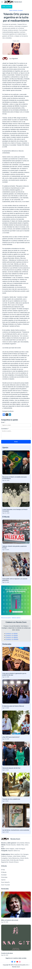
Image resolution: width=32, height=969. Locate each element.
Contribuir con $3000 (12, 635)
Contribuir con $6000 (12, 637)
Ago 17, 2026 (5, 549)
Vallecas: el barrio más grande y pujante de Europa (14, 546)
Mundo (7, 517)
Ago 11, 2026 (5, 707)
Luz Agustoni (13, 58)
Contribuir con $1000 (11, 633)
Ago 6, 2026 (5, 832)
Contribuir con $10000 (12, 639)
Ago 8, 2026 (5, 770)
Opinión (5, 447)
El (3, 517)
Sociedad (20, 10)
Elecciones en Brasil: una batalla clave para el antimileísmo (14, 477)
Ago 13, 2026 (5, 582)
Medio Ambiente (13, 10)
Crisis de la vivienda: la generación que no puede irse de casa (14, 674)
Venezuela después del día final (11, 768)
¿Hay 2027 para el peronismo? (11, 737)
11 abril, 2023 (16, 41)
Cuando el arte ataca (7, 953)
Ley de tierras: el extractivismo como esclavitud (15, 830)
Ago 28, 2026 (4, 955)
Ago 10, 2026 (5, 739)
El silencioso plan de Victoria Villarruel (13, 706)
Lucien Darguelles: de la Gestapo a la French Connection (14, 510)
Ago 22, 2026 (5, 513)
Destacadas (6, 644)
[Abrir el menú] (2, 2)
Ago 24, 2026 (5, 480)
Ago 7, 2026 (5, 801)
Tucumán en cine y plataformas (11, 799)
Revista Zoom (15, 839)
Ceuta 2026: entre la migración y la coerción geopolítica (14, 579)
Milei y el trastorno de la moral (9, 920)
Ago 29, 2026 (4, 922)
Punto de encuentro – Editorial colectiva (10, 617)
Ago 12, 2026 (5, 677)
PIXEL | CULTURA (6, 6)
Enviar (16, 441)
